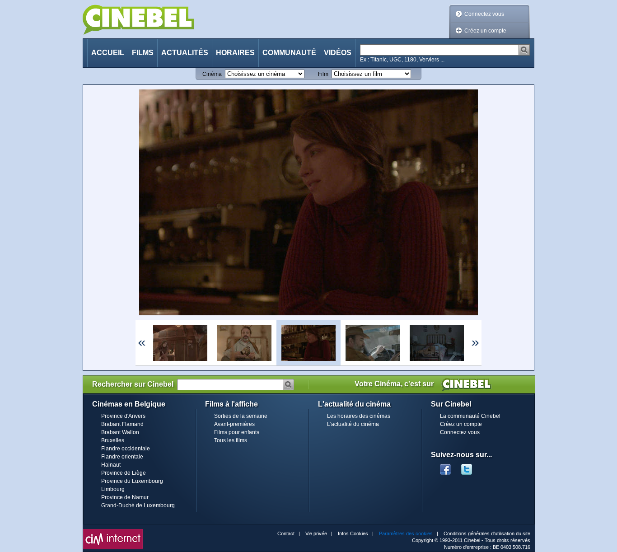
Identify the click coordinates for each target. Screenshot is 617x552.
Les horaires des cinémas (358, 416)
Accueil (107, 52)
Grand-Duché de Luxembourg (138, 505)
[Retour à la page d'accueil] (138, 20)
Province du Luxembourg (132, 481)
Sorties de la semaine (240, 416)
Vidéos (337, 52)
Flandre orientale (122, 457)
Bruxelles (112, 440)
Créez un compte (485, 31)
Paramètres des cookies (406, 533)
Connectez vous (484, 14)
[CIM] (113, 531)
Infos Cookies (353, 533)
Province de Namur (125, 497)
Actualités (184, 52)
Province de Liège (123, 473)
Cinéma (212, 74)
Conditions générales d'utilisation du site (487, 533)
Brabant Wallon (120, 432)
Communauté (289, 52)
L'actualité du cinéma (353, 424)
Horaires (235, 52)
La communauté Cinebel (470, 416)
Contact (285, 533)
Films (143, 52)
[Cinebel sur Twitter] (471, 466)
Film (323, 74)
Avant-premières (234, 424)
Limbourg (113, 489)
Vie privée (316, 533)
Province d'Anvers (123, 416)
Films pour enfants (236, 432)
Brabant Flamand (122, 424)
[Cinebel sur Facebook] (445, 466)
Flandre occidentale (125, 448)
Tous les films (230, 440)
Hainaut (111, 465)
